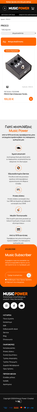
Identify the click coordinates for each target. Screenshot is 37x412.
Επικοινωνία (7, 339)
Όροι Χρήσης (8, 369)
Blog (4, 336)
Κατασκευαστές (9, 348)
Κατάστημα (7, 322)
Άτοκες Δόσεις (8, 351)
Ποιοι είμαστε (8, 318)
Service (6, 332)
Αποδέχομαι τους (18, 281)
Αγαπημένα (7, 384)
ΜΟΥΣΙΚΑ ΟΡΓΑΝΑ (8, 15)
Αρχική (3, 19)
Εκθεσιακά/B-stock (10, 329)
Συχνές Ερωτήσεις (10, 355)
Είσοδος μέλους (9, 377)
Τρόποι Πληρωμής (10, 362)
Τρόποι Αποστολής (10, 358)
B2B (4, 325)
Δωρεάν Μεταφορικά (11, 365)
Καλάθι (6, 381)
